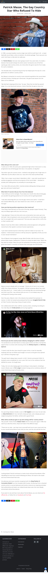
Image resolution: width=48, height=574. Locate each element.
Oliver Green (20, 13)
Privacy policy (29, 568)
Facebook (20, 495)
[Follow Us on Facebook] (35, 542)
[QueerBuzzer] (3, 1)
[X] (8, 49)
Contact (23, 568)
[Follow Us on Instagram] (37, 542)
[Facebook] (3, 49)
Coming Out (6, 532)
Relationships (21, 544)
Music (12, 532)
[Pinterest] (13, 49)
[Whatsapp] (17, 49)
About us (18, 568)
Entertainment (21, 541)
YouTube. (28, 495)
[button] (40, 1)
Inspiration (20, 547)
